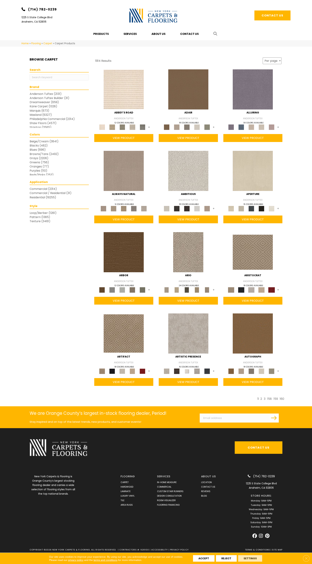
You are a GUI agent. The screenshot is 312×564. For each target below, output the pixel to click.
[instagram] (261, 536)
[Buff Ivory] (253, 170)
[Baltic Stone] (188, 333)
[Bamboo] (112, 127)
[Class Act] (186, 127)
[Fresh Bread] (207, 208)
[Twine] (143, 208)
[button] (216, 33)
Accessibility (159, 549)
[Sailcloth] (123, 208)
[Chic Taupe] (132, 127)
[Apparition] (186, 289)
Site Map (277, 549)
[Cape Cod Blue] (251, 208)
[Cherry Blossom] (271, 289)
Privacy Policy (179, 549)
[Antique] (176, 289)
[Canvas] (188, 170)
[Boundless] (122, 127)
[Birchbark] (261, 127)
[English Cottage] (207, 127)
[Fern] (142, 289)
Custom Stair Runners (170, 491)
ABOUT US (208, 476)
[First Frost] (197, 208)
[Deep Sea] (207, 371)
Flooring (36, 43)
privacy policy (75, 560)
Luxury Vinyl (128, 495)
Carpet (47, 43)
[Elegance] (197, 127)
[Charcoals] (176, 208)
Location (206, 482)
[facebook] (254, 536)
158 (269, 399)
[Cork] (113, 208)
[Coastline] (122, 289)
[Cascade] (251, 289)
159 (276, 399)
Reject (226, 558)
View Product (124, 138)
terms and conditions (105, 560)
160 (282, 399)
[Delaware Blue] (142, 127)
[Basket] (124, 170)
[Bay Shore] (197, 289)
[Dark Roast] (186, 208)
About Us (158, 34)
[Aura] (124, 89)
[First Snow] (271, 208)
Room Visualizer (166, 500)
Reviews (205, 491)
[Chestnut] (124, 252)
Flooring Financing (168, 504)
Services (130, 34)
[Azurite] (241, 127)
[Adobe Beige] (188, 252)
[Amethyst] (253, 89)
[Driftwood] (132, 289)
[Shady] (133, 208)
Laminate (126, 491)
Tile (122, 500)
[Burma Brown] (176, 371)
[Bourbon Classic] (188, 89)
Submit (274, 417)
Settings (250, 558)
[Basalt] (251, 127)
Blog (204, 495)
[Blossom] (271, 127)
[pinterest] (267, 536)
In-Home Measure (167, 482)
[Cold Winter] (197, 371)
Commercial (164, 486)
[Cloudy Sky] (112, 289)
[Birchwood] (253, 252)
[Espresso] (261, 208)
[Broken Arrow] (207, 289)
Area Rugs (127, 504)
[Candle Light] (186, 371)
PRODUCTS (101, 34)
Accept (203, 558)
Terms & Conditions (257, 549)
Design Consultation (169, 495)
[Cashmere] (261, 289)
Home (25, 43)
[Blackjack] (241, 289)
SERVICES (164, 476)
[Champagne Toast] (176, 127)
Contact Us (189, 34)
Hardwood (127, 486)
